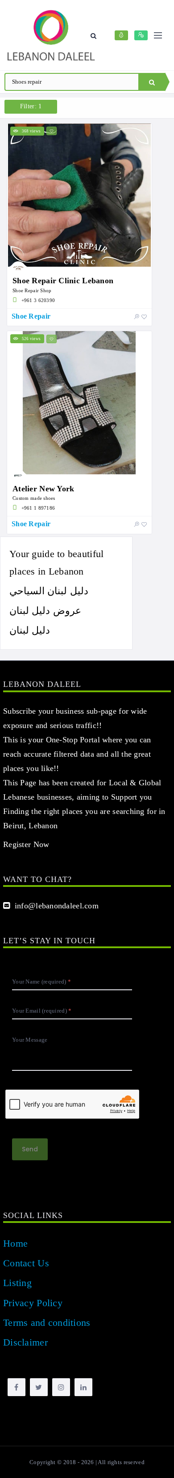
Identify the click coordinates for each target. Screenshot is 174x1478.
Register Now (26, 844)
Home (15, 1243)
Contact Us (26, 1263)
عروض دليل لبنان (45, 610)
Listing (17, 1282)
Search (151, 82)
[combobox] (71, 82)
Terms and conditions (47, 1322)
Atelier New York (43, 488)
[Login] (121, 35)
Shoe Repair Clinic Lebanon (64, 280)
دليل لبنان (29, 630)
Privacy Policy (32, 1302)
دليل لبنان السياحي (48, 590)
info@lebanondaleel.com (54, 906)
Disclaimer (25, 1342)
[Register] (141, 35)
